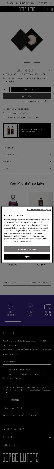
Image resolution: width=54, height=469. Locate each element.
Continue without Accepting (39, 209)
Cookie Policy (25, 241)
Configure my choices (27, 249)
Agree (27, 256)
